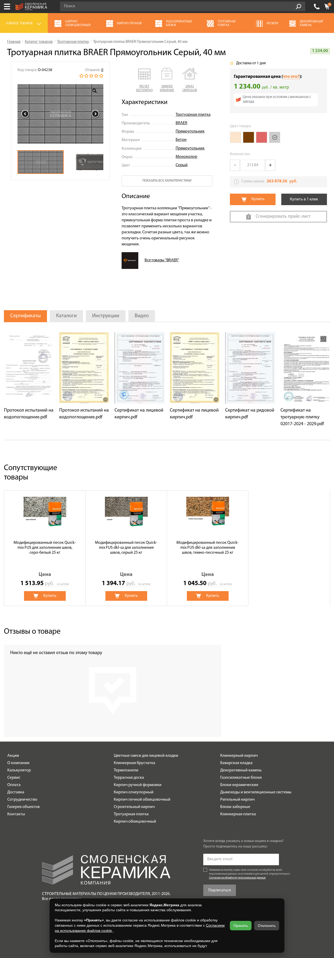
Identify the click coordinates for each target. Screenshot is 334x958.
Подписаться (219, 890)
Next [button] (95, 113)
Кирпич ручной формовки (138, 785)
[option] (60, 114)
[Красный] (261, 137)
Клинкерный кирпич (239, 756)
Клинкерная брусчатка (134, 763)
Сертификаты (25, 316)
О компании (18, 763)
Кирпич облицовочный (135, 822)
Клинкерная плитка (238, 814)
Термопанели (126, 770)
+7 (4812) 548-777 (317, 6)
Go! (298, 6)
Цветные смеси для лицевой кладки (146, 756)
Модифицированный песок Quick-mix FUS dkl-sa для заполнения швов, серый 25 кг (126, 548)
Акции (13, 756)
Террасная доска (129, 778)
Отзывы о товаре (32, 632)
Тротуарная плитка (193, 115)
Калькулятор (19, 770)
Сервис (13, 778)
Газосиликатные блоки (241, 778)
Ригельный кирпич (237, 800)
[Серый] (274, 137)
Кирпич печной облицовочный (142, 800)
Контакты (16, 814)
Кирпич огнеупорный (133, 792)
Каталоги (66, 316)
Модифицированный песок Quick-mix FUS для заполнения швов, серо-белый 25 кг (45, 548)
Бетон (181, 140)
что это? (291, 76)
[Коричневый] (248, 137)
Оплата (14, 785)
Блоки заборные (235, 807)
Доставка (15, 792)
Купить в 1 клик (304, 199)
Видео (142, 316)
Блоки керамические (239, 785)
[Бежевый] (235, 137)
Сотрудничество (22, 800)
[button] (144, 80)
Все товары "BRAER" (162, 260)
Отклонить (267, 926)
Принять (241, 926)
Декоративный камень (241, 770)
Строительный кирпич (134, 807)
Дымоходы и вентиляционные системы (255, 792)
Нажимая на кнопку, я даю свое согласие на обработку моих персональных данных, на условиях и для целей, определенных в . (249, 874)
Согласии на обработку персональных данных (237, 877)
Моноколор (186, 157)
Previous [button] (25, 113)
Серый (182, 165)
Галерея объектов (23, 807)
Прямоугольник (190, 131)
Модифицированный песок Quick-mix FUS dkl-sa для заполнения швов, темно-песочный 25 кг (207, 548)
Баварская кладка (236, 763)
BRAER (181, 123)
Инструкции (105, 316)
